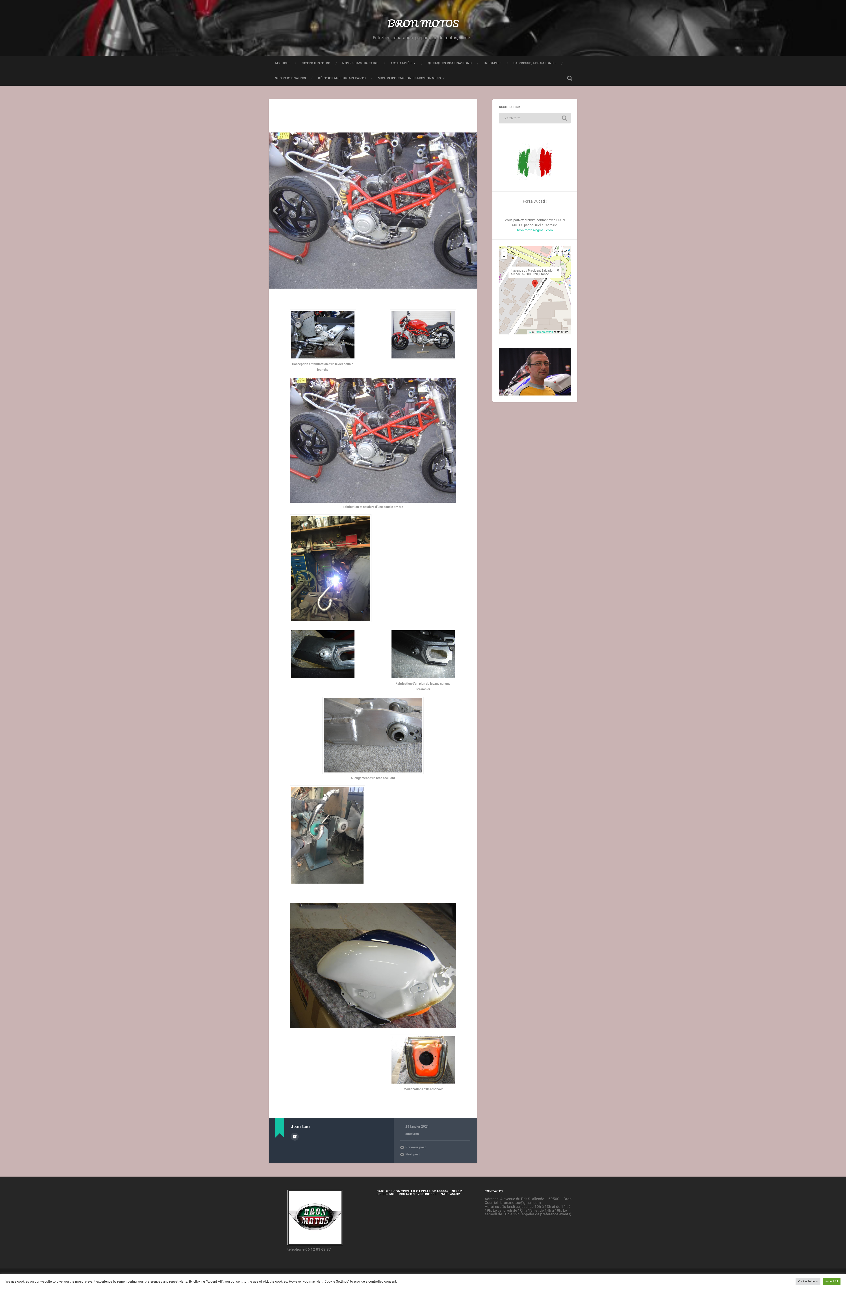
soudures (412, 1134)
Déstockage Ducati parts (342, 78)
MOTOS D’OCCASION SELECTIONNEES (409, 78)
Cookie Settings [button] (808, 1281)
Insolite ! (492, 63)
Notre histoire (315, 63)
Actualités (401, 63)
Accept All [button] (831, 1281)
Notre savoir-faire (360, 63)
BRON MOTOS (423, 23)
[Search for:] (535, 118)
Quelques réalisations (450, 63)
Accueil (282, 63)
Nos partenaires (290, 78)
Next (470, 210)
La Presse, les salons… (534, 63)
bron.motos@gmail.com (535, 230)
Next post (412, 1154)
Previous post (415, 1147)
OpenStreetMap (544, 332)
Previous (275, 210)
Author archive (295, 1137)
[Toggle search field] (569, 78)
